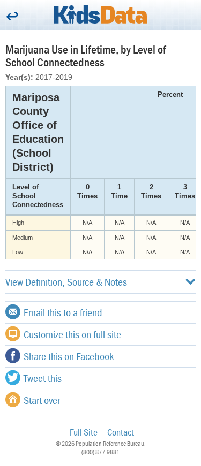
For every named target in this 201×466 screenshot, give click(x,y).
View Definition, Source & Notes (66, 281)
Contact (120, 432)
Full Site (84, 432)
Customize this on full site (72, 334)
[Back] (12, 17)
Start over (42, 400)
